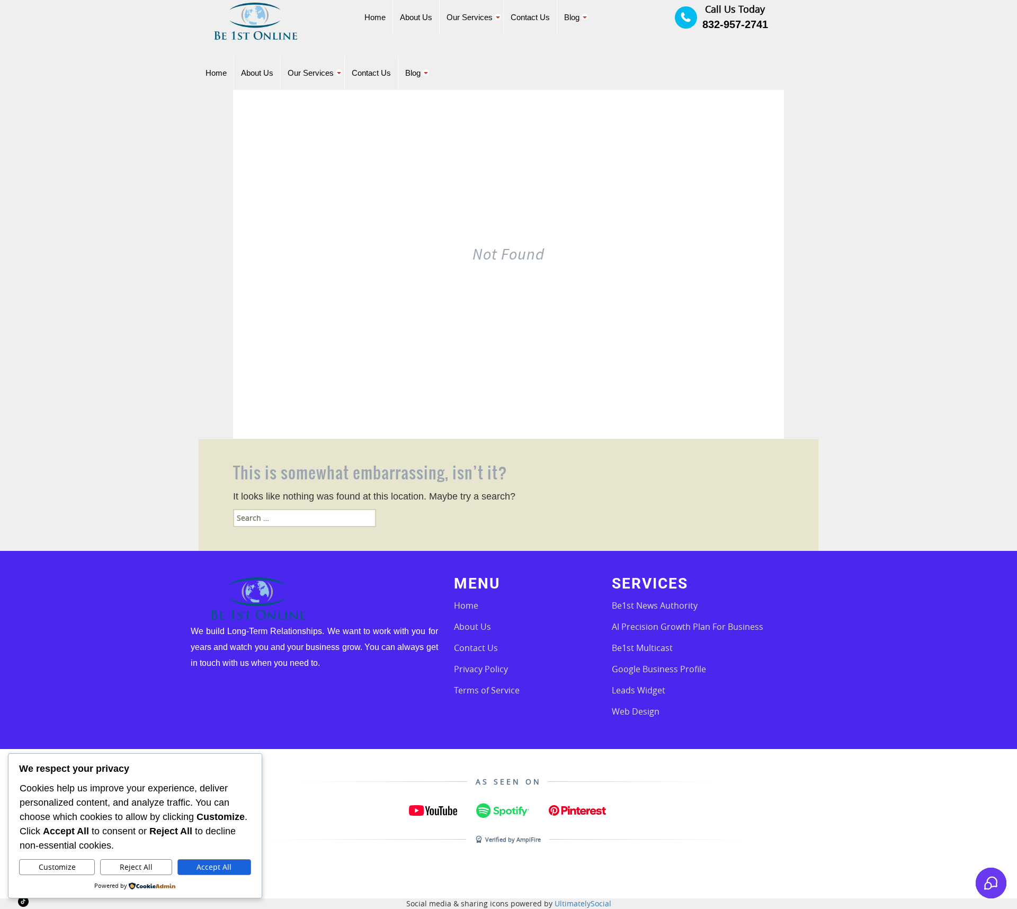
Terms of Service (487, 690)
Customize (57, 867)
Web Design (635, 711)
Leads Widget (638, 690)
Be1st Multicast (642, 648)
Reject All (136, 867)
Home (466, 605)
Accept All (214, 867)
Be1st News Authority (655, 605)
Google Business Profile (659, 669)
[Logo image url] (256, 20)
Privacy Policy (481, 669)
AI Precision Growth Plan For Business (687, 626)
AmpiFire (528, 839)
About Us (472, 626)
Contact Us (476, 648)
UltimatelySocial (583, 903)
